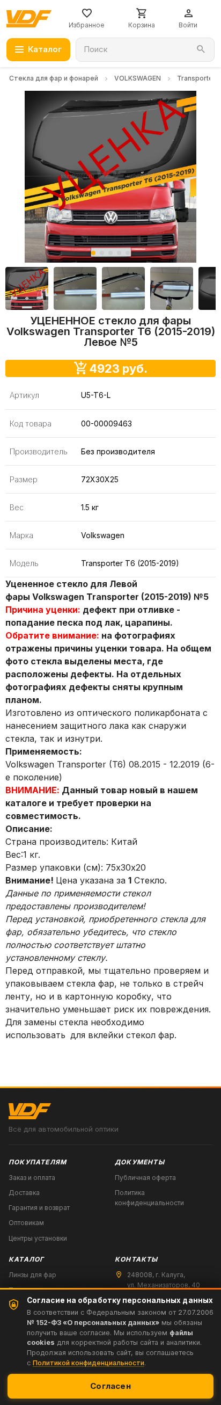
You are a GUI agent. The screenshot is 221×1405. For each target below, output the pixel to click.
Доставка (24, 1193)
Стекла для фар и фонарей (53, 78)
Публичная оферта (145, 1178)
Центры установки (38, 1238)
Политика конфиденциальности (149, 1198)
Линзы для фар (32, 1275)
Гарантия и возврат (39, 1208)
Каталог (45, 49)
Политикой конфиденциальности (88, 1363)
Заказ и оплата (32, 1178)
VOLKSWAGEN (137, 78)
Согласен (110, 1386)
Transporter (196, 78)
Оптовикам (26, 1223)
